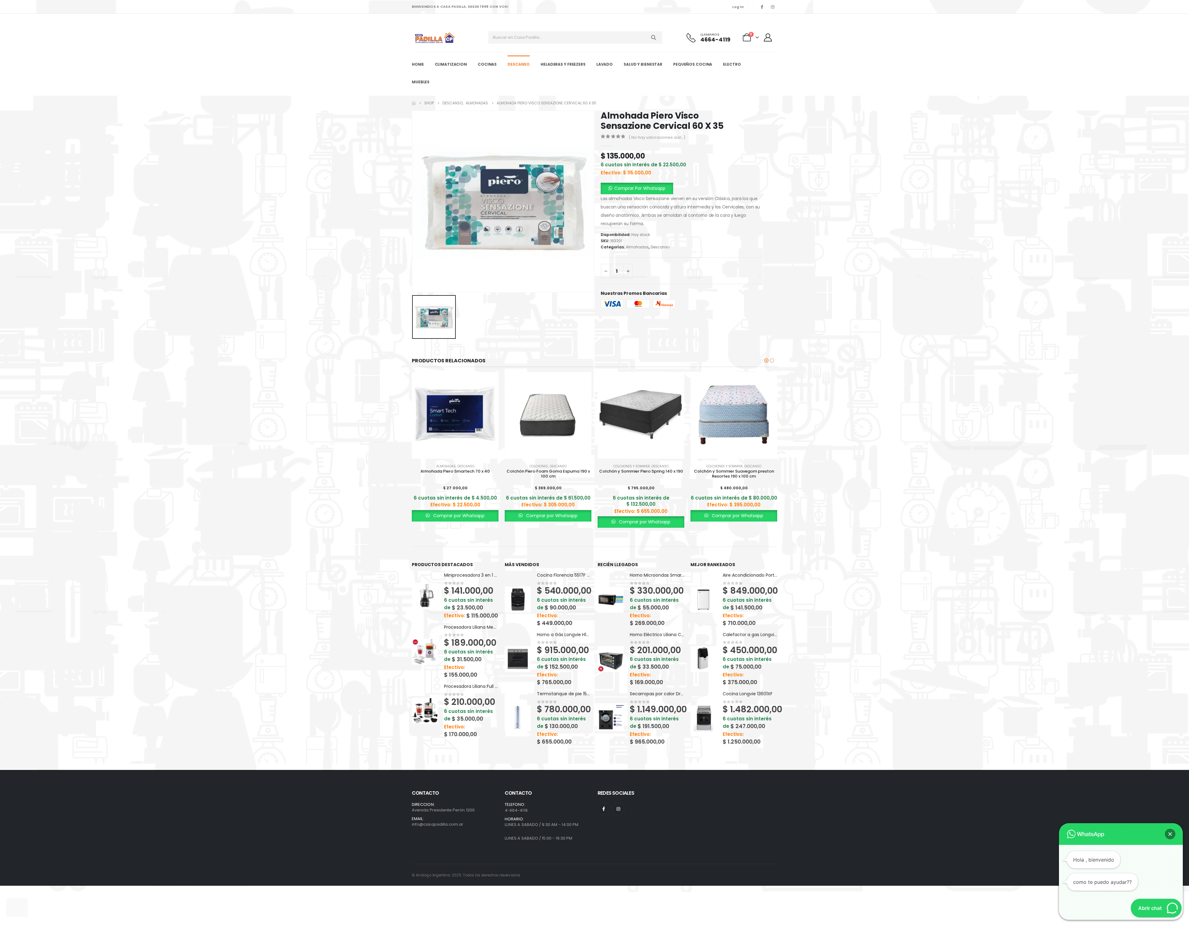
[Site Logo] (435, 37)
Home (418, 64)
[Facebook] (762, 6)
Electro (732, 64)
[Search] (653, 37)
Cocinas (487, 64)
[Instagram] (772, 6)
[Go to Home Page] (414, 103)
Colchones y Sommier (631, 466)
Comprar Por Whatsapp (639, 188)
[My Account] (768, 37)
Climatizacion (451, 64)
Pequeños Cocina (692, 64)
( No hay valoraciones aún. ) (657, 137)
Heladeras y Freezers (563, 64)
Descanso (518, 64)
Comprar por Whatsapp (458, 516)
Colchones (538, 466)
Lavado (604, 64)
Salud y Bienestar (643, 64)
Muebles (420, 82)
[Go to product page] (455, 415)
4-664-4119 (516, 810)
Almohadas (637, 247)
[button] (766, 360)
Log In (738, 6)
